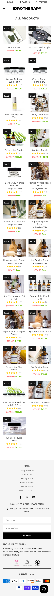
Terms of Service (27, 482)
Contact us (27, 474)
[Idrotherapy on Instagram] (27, 497)
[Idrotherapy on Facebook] (20, 497)
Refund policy (27, 486)
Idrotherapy (30, 574)
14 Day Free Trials (27, 470)
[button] (12, 85)
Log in (10, 2)
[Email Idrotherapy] (33, 497)
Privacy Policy (27, 478)
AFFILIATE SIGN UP (27, 490)
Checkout (41, 2)
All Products (27, 18)
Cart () (26, 2)
